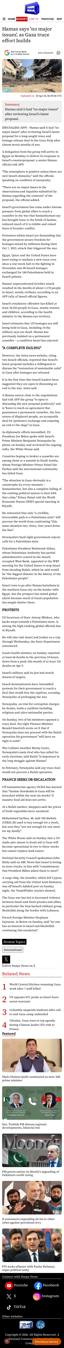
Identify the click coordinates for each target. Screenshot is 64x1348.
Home (11, 19)
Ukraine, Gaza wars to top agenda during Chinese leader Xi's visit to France (32, 1024)
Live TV (33, 19)
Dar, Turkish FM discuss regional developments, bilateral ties (24, 1126)
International (13, 950)
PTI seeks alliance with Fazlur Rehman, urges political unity (28, 1268)
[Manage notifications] (7, 1341)
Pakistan (47, 19)
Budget (22, 19)
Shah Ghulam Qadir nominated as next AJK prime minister (31, 1078)
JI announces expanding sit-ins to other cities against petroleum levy (28, 1220)
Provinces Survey (46, 1342)
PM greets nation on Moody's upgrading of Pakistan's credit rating (30, 1173)
